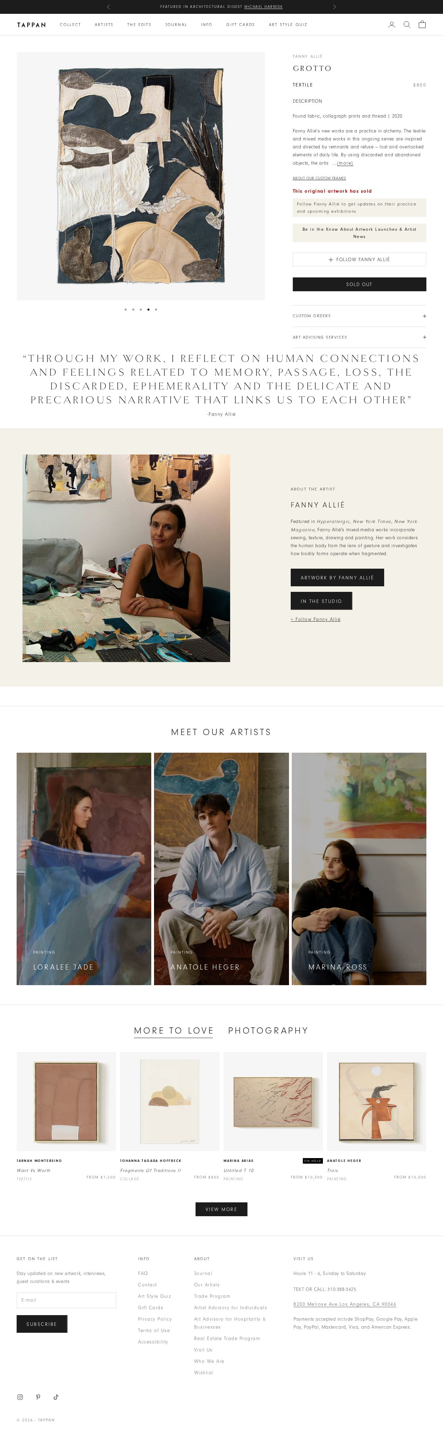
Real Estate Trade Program (227, 1338)
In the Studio (321, 601)
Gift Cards (240, 24)
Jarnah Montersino (39, 1161)
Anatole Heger (344, 1161)
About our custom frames (319, 178)
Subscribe (42, 1324)
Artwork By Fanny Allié (337, 578)
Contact (147, 1285)
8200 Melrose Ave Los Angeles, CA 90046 (344, 1304)
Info (207, 24)
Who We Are (209, 1361)
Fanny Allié (308, 56)
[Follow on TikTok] (56, 1397)
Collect (70, 24)
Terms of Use (154, 1330)
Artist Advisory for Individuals (231, 1308)
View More (222, 1209)
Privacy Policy (155, 1319)
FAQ (143, 1273)
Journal (176, 24)
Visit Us (203, 1350)
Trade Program (212, 1296)
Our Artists (207, 1285)
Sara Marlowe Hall (257, 6)
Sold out (359, 284)
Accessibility (153, 1342)
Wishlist (203, 1373)
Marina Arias (239, 1161)
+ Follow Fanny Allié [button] (316, 619)
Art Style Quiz (288, 24)
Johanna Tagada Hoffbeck (150, 1161)
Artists (104, 24)
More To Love (174, 1030)
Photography (268, 1030)
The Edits (139, 24)
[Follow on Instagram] (20, 1397)
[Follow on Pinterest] (38, 1397)
